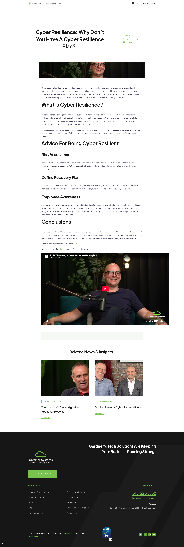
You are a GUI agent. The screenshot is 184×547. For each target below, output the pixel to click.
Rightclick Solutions (35, 536)
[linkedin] (154, 534)
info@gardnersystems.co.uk (144, 498)
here (75, 244)
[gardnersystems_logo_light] (41, 445)
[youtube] (149, 534)
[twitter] (145, 534)
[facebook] (140, 534)
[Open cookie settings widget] (3, 543)
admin (127, 35)
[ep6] (65, 360)
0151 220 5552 (144, 493)
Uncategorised (137, 39)
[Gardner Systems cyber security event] (119, 360)
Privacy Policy (68, 533)
